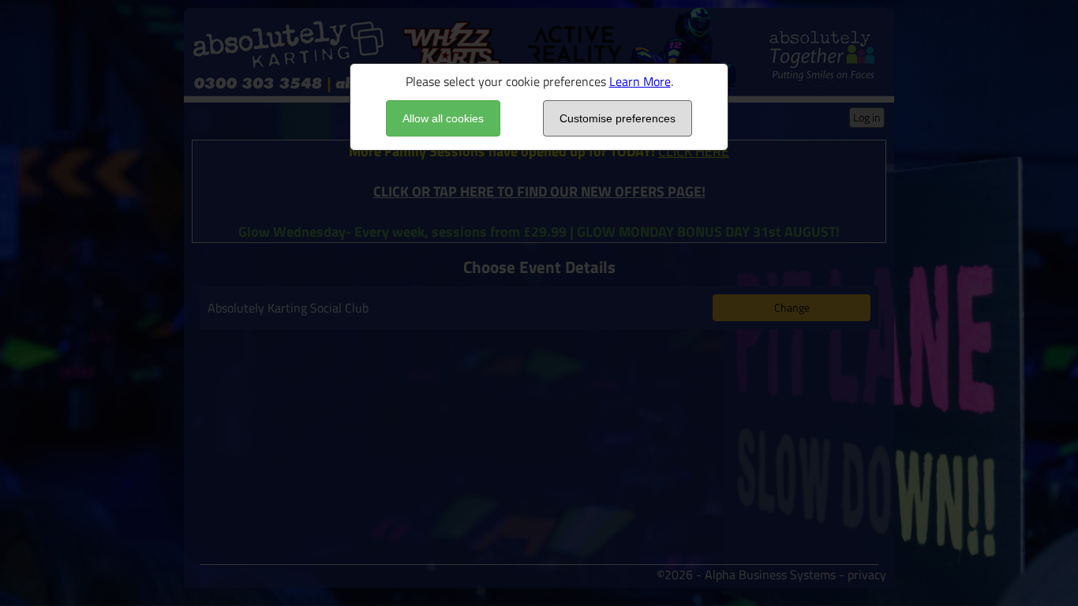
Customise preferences (618, 118)
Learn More (640, 81)
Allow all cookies (443, 118)
